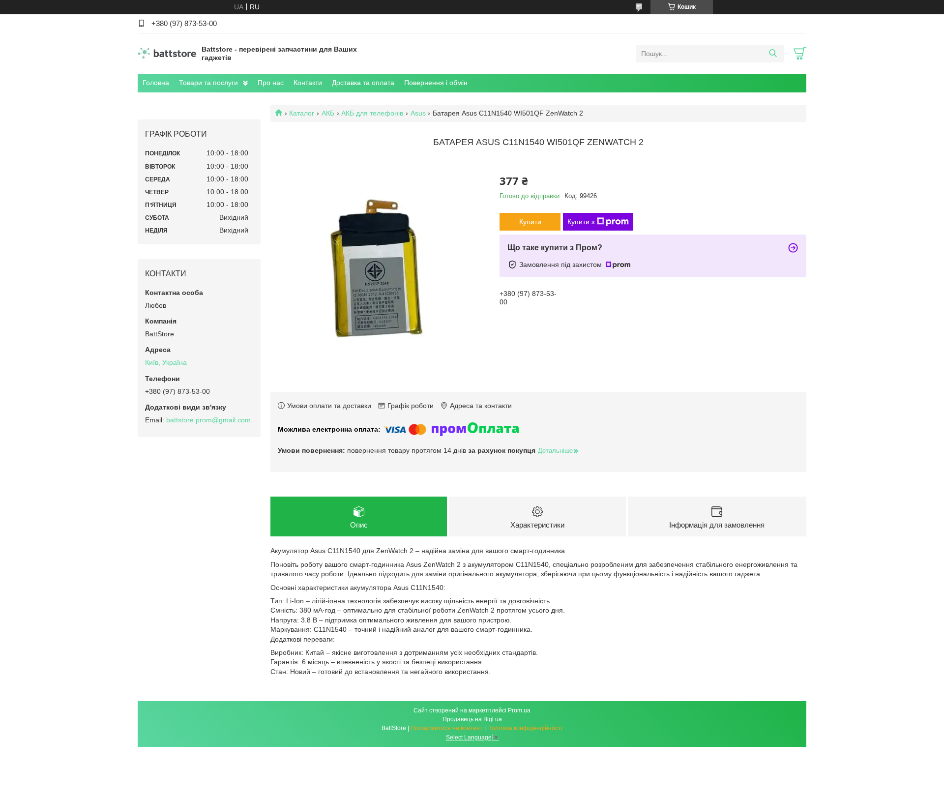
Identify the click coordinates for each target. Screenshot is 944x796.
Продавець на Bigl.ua (472, 719)
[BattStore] (167, 53)
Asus (418, 113)
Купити (530, 222)
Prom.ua (519, 710)
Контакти (308, 83)
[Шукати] (773, 53)
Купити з (580, 222)
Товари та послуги (208, 83)
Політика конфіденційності (524, 728)
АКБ (328, 113)
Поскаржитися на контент (447, 728)
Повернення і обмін (436, 83)
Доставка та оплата (363, 83)
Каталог (301, 113)
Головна (156, 83)
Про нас (271, 83)
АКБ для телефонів (372, 113)
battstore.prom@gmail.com (208, 420)
